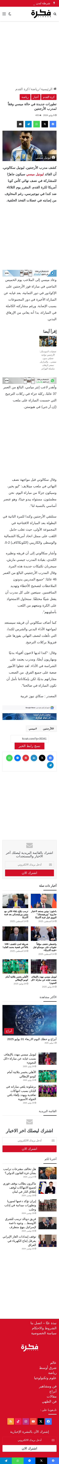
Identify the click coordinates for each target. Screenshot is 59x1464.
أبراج (53, 1391)
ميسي (32, 728)
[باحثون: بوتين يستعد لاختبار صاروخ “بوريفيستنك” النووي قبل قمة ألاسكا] (44, 901)
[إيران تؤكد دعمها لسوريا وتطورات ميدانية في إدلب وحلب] (48, 1205)
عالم (53, 1363)
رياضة (35, 89)
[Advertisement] (29, 53)
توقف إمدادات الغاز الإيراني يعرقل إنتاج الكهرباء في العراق (19, 1240)
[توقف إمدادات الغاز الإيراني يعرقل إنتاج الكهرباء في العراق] (48, 1241)
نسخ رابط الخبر (29, 746)
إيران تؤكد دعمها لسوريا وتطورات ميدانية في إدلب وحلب (20, 1205)
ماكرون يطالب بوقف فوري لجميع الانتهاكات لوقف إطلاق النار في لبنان (19, 1187)
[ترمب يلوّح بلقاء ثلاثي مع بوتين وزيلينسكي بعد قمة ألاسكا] (15, 901)
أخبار (36, 97)
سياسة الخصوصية (44, 1333)
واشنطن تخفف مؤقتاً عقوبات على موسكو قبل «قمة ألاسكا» (45, 947)
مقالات (52, 1396)
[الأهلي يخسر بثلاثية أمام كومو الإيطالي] (15, 966)
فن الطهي (49, 1401)
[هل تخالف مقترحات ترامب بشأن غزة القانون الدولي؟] (48, 1173)
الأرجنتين (47, 728)
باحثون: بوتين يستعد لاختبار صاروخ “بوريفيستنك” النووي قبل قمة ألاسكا (44, 914)
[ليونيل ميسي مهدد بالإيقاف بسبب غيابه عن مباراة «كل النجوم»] (44, 966)
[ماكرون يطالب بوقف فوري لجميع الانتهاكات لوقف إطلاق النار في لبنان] (48, 1188)
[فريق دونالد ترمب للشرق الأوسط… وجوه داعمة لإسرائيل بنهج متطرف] (48, 1223)
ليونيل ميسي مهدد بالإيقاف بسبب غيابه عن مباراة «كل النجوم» (44, 979)
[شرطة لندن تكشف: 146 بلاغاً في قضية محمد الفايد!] (15, 933)
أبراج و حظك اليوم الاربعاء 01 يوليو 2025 (32, 1039)
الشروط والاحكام (44, 1328)
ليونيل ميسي (35, 174)
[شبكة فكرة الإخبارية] (41, 14)
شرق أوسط (48, 1368)
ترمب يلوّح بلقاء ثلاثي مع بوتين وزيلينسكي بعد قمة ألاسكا (16, 914)
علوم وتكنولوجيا (45, 1378)
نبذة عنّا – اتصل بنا (43, 1323)
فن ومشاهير (48, 1386)
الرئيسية (47, 89)
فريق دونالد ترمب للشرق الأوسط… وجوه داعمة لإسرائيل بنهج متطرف (20, 1223)
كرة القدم (22, 89)
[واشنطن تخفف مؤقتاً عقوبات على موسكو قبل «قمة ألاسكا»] (44, 933)
